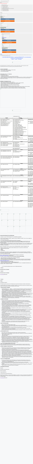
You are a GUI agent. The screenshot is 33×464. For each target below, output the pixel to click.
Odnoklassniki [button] (7, 31)
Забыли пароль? (4, 37)
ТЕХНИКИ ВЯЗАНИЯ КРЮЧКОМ (14, 54)
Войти (3, 38)
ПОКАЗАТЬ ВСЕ (4, 4)
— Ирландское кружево (5, 10)
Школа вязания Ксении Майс (6, 33)
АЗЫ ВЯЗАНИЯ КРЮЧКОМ (23, 54)
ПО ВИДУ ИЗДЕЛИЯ (5, 5)
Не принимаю (2, 274)
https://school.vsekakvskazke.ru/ (4, 255)
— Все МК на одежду (5, 6)
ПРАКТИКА (28, 54)
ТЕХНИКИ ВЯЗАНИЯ (5, 9)
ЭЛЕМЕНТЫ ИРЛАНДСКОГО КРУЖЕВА (8, 8)
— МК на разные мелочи (5, 7)
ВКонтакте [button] (7, 29)
